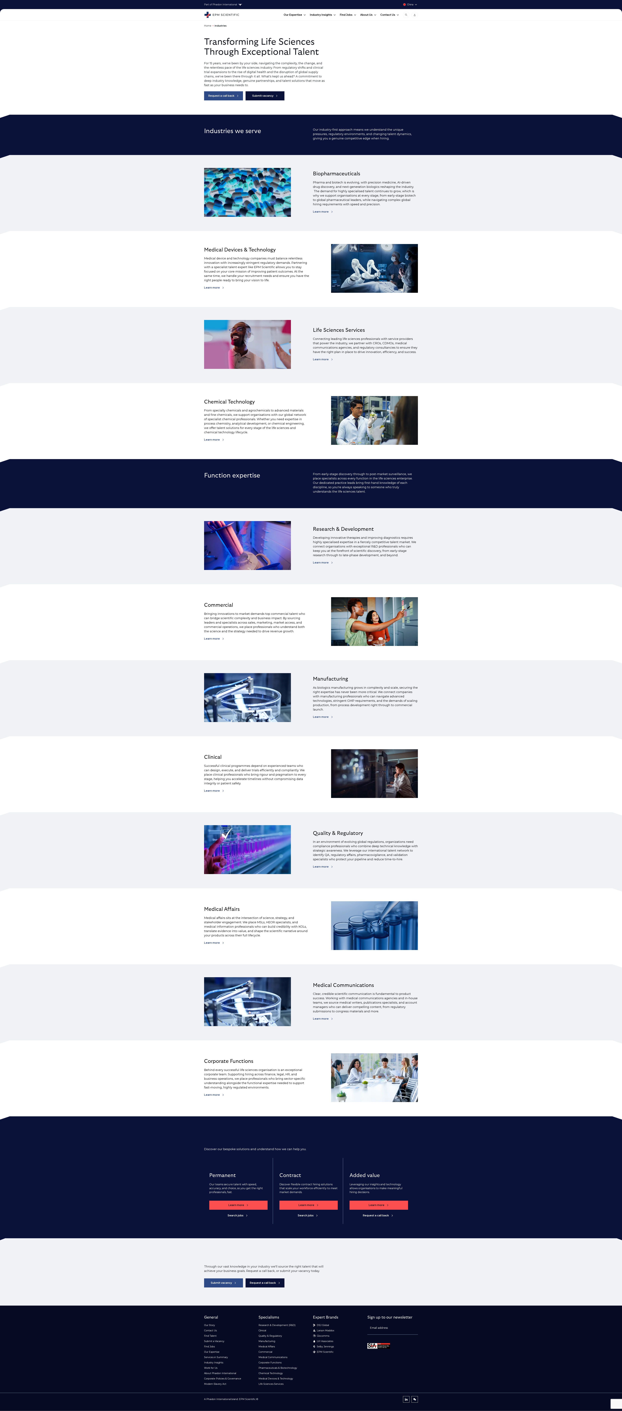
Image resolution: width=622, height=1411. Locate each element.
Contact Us (387, 14)
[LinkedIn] (406, 1399)
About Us (366, 14)
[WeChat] (414, 1399)
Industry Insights (321, 14)
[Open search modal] (406, 15)
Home (207, 25)
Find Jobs (346, 14)
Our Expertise (293, 14)
